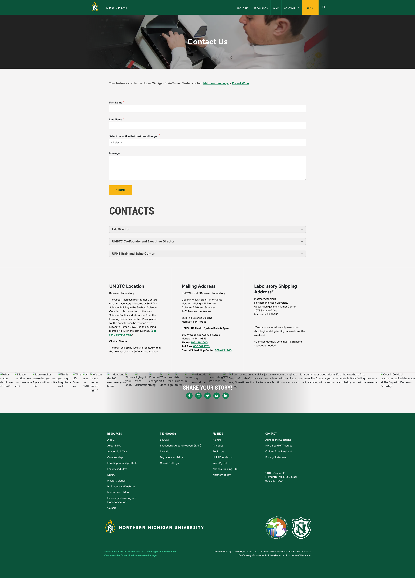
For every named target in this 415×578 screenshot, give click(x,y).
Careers (111, 507)
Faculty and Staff (117, 468)
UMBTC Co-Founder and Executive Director (143, 241)
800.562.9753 (201, 346)
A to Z (110, 439)
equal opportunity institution (161, 551)
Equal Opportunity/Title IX (122, 463)
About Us (243, 8)
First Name (115, 102)
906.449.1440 (223, 350)
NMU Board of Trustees (278, 445)
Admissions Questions (278, 439)
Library (111, 474)
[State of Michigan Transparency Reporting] (276, 527)
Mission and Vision (118, 492)
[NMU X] (207, 395)
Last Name (115, 119)
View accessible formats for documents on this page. (130, 555)
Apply (310, 8)
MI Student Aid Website (121, 486)
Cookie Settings (169, 463)
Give (276, 8)
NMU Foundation (222, 457)
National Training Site (225, 468)
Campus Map (115, 457)
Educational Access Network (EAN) (180, 445)
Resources (261, 8)
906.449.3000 (199, 342)
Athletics (218, 445)
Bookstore (218, 451)
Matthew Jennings (215, 83)
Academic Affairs (117, 451)
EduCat (164, 439)
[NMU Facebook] (189, 395)
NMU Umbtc (117, 8)
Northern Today (222, 474)
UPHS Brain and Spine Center (133, 253)
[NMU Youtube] (216, 395)
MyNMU (165, 451)
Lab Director (121, 229)
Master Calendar (116, 480)
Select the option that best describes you (133, 136)
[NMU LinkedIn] (225, 395)
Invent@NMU (221, 463)
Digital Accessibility (171, 457)
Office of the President (278, 451)
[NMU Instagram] (198, 395)
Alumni (217, 439)
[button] (324, 7)
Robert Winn (240, 83)
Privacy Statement (276, 457)
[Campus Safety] (301, 527)
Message (114, 153)
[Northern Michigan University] (95, 7)
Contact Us (291, 8)
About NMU (114, 445)
